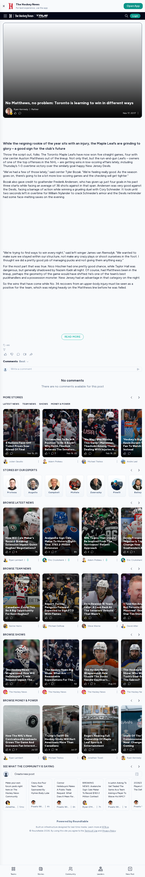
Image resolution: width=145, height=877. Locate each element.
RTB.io (105, 827)
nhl (8, 345)
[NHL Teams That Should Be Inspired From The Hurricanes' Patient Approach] (100, 532)
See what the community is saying (28, 766)
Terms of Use (91, 830)
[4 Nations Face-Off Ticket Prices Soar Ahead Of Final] (21, 433)
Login (135, 16)
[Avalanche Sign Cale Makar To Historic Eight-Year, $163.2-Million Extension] (60, 532)
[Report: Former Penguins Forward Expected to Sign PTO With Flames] (60, 597)
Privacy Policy (109, 830)
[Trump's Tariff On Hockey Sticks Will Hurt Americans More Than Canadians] (60, 729)
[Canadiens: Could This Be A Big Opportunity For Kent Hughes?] (21, 597)
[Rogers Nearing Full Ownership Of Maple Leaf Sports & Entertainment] (100, 729)
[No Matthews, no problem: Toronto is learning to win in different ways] (72, 70)
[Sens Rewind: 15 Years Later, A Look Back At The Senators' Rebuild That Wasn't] (100, 597)
